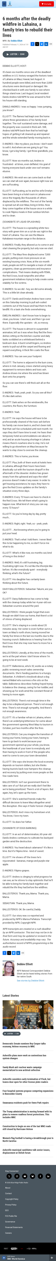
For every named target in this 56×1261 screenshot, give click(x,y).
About (7, 1188)
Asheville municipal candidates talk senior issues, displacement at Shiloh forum (26, 1151)
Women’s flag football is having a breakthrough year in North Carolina (28, 1139)
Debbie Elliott (16, 40)
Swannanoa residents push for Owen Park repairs (26, 1102)
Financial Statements (14, 1227)
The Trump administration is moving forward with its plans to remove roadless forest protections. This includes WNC (27, 1114)
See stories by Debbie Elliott (30, 980)
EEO (7, 1210)
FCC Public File (11, 1216)
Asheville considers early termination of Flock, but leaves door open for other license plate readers (27, 1080)
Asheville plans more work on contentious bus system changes (24, 1057)
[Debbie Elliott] (8, 968)
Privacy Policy (10, 1205)
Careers (8, 1233)
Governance (10, 1222)
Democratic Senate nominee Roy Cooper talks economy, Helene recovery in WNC (24, 1045)
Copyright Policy (11, 1199)
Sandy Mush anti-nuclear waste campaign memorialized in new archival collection (22, 1069)
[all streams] (52, 1257)
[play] (4, 1257)
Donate (47, 4)
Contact (8, 1194)
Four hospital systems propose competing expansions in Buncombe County (28, 1092)
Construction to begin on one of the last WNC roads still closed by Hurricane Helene (27, 1128)
